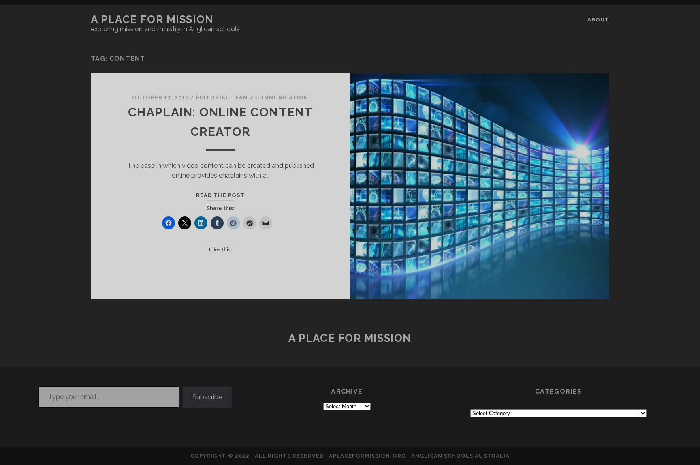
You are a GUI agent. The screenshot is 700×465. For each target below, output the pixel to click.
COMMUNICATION (282, 97)
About (598, 20)
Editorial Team (222, 97)
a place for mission (152, 19)
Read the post (220, 195)
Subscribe (207, 397)
